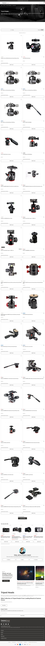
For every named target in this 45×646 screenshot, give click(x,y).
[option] (6, 533)
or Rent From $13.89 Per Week (26, 511)
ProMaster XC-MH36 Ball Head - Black (6, 218)
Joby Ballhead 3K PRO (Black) (27, 154)
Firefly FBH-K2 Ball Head (26, 58)
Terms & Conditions (20, 642)
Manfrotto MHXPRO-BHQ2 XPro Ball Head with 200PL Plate (10, 186)
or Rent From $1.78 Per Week (26, 223)
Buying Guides (23, 581)
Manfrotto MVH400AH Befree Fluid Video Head (30, 410)
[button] (22, 33)
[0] (43, 2)
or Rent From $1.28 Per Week (4, 447)
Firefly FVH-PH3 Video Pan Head (6, 154)
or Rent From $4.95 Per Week (4, 383)
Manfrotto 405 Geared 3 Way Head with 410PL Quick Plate (31, 506)
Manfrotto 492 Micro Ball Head (5, 442)
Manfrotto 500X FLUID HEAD (27, 122)
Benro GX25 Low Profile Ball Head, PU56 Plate (8, 122)
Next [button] (42, 577)
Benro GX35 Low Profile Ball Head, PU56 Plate (8, 90)
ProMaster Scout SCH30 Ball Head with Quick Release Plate (10, 58)
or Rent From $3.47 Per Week (4, 415)
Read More (18, 587)
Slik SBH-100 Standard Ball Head (28, 314)
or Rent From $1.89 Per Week (4, 223)
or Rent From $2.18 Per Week (26, 191)
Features (20, 581)
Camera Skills (32, 581)
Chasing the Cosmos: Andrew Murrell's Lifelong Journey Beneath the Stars (25, 583)
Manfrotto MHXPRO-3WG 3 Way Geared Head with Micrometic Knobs (33, 378)
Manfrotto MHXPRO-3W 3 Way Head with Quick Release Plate (10, 410)
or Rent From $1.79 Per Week (26, 287)
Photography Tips (28, 581)
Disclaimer (25, 642)
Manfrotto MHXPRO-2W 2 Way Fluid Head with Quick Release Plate (11, 506)
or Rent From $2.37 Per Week (4, 319)
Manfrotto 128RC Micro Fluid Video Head (7, 474)
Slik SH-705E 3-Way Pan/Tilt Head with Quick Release (9, 346)
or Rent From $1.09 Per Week (26, 159)
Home (1, 5)
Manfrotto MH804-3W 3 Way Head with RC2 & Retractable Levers (32, 186)
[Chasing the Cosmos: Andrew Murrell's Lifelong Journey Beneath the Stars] (26, 573)
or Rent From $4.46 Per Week (26, 383)
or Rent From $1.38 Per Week (4, 287)
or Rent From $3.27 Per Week (26, 479)
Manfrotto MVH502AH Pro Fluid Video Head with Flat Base (9, 378)
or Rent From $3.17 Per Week (4, 191)
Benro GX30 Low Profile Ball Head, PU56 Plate (30, 90)
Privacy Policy (14, 642)
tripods (25, 595)
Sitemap (9, 642)
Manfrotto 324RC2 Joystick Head (28, 474)
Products (4, 5)
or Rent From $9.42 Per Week (26, 447)
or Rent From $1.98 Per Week (4, 255)
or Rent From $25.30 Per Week (26, 351)
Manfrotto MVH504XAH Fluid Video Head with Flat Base (31, 442)
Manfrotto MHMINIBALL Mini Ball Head (28, 250)
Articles (18, 581)
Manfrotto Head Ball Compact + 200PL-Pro (29, 218)
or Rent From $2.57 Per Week (4, 479)
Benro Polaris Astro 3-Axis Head (28, 346)
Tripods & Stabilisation (9, 5)
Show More (4, 605)
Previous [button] (15, 577)
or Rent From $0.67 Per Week (4, 351)
